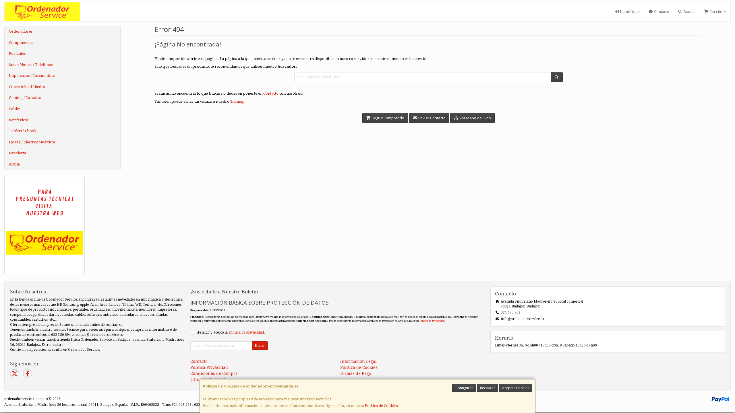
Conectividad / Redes (27, 87)
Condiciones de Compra (214, 373)
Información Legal (358, 361)
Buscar (688, 11)
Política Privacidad (209, 367)
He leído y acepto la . (230, 332)
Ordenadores (20, 31)
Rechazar (487, 387)
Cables (14, 109)
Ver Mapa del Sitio (475, 117)
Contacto (661, 11)
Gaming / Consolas (25, 98)
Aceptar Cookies (515, 387)
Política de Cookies (381, 406)
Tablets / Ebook (22, 131)
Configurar (464, 387)
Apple (14, 164)
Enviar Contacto (431, 117)
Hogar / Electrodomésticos (32, 142)
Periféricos (18, 120)
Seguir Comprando (387, 117)
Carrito (716, 11)
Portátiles (17, 53)
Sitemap (237, 101)
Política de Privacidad (432, 320)
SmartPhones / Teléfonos (31, 65)
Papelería (17, 153)
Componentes (21, 42)
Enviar (260, 345)
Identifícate (629, 11)
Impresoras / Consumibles (32, 75)
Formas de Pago (355, 373)
